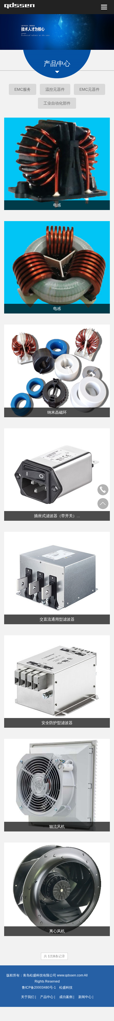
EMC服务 (22, 89)
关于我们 (27, 997)
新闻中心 (85, 997)
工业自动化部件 (57, 103)
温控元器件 (55, 89)
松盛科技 (65, 987)
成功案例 (65, 997)
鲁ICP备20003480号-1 (39, 987)
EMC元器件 (89, 89)
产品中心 (46, 997)
